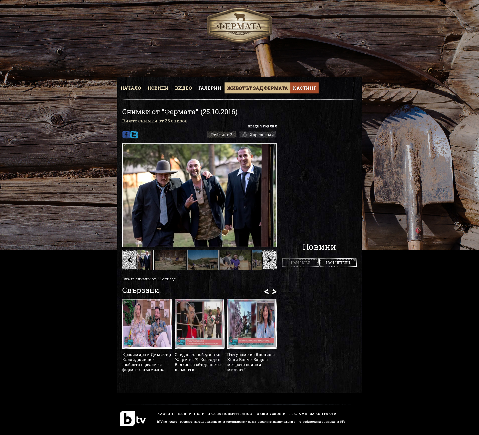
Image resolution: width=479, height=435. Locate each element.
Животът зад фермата (257, 88)
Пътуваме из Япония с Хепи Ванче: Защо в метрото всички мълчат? (251, 362)
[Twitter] (134, 134)
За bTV (184, 414)
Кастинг (304, 88)
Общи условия (272, 414)
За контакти (323, 414)
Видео (183, 88)
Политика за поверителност (224, 414)
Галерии (209, 88)
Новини (158, 88)
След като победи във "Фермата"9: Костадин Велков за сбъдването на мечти (198, 362)
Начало (130, 88)
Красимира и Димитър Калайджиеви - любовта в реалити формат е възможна (146, 362)
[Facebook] (126, 134)
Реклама (298, 414)
